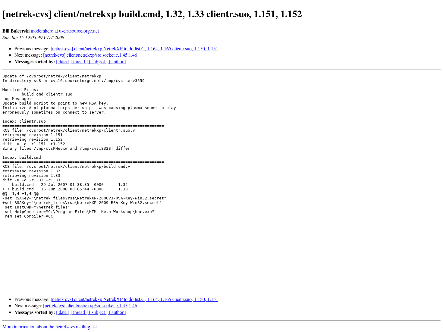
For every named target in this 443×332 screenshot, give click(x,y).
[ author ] (117, 61)
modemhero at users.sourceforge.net (65, 30)
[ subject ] (99, 61)
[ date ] (63, 61)
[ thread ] (80, 61)
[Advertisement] (394, 89)
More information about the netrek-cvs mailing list (49, 326)
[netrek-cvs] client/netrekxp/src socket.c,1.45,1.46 (90, 55)
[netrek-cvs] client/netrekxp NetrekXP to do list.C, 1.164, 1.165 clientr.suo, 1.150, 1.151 (134, 48)
